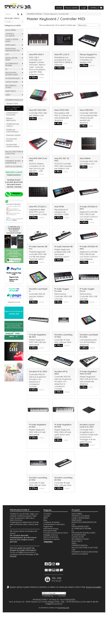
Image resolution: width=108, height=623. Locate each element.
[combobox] (88, 25)
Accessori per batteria (11, 140)
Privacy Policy (48, 542)
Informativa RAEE (50, 531)
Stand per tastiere (13, 135)
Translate (61, 595)
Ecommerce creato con (54, 608)
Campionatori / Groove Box (12, 114)
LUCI (7, 54)
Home (59, 8)
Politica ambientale (50, 537)
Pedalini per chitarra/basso (12, 131)
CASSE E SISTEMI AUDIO (11, 40)
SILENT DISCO (10, 91)
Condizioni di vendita (51, 522)
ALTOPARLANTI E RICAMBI (11, 64)
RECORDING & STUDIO (10, 86)
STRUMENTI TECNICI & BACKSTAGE (13, 162)
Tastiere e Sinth (12, 103)
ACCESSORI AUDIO (12, 78)
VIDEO (7, 95)
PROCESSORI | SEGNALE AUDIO (11, 74)
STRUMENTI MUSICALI (34, 14)
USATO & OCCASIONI (13, 166)
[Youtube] (58, 565)
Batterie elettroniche (11, 119)
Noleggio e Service (50, 535)
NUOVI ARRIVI (10, 30)
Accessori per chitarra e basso (12, 145)
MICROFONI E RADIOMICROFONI (12, 50)
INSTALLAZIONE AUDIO (11, 59)
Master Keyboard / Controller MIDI (56, 14)
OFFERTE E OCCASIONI (9, 35)
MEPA (45, 518)
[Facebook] (46, 565)
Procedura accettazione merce (55, 533)
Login (83, 8)
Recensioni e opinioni (51, 539)
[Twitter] (49, 565)
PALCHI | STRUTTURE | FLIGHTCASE (13, 153)
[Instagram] (53, 565)
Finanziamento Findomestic (54, 524)
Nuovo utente (71, 8)
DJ (6, 69)
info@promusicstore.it (25, 552)
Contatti (46, 516)
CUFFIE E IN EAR (11, 82)
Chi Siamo (47, 514)
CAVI (7, 157)
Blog (45, 520)
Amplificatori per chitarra (12, 125)
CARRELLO (95, 8)
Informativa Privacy (50, 529)
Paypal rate (48, 526)
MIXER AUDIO (10, 45)
